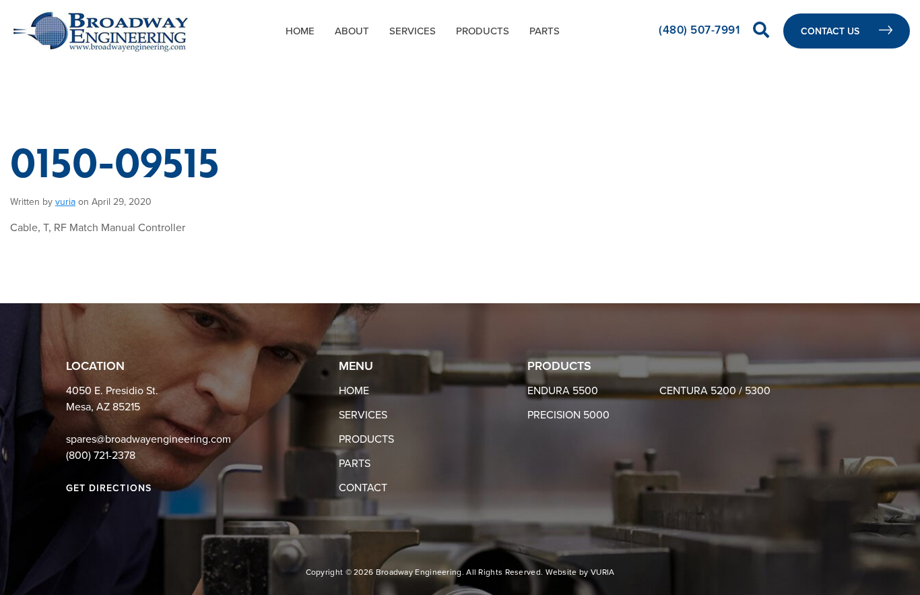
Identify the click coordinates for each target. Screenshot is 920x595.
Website (561, 572)
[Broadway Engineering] (100, 31)
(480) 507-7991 (701, 30)
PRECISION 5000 (568, 415)
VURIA (603, 572)
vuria (65, 202)
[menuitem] (300, 31)
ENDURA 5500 (562, 391)
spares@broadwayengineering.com (148, 439)
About (352, 31)
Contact (363, 488)
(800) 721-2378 (100, 455)
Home (300, 31)
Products (482, 31)
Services (412, 31)
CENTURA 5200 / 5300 (714, 391)
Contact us (831, 31)
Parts (544, 31)
